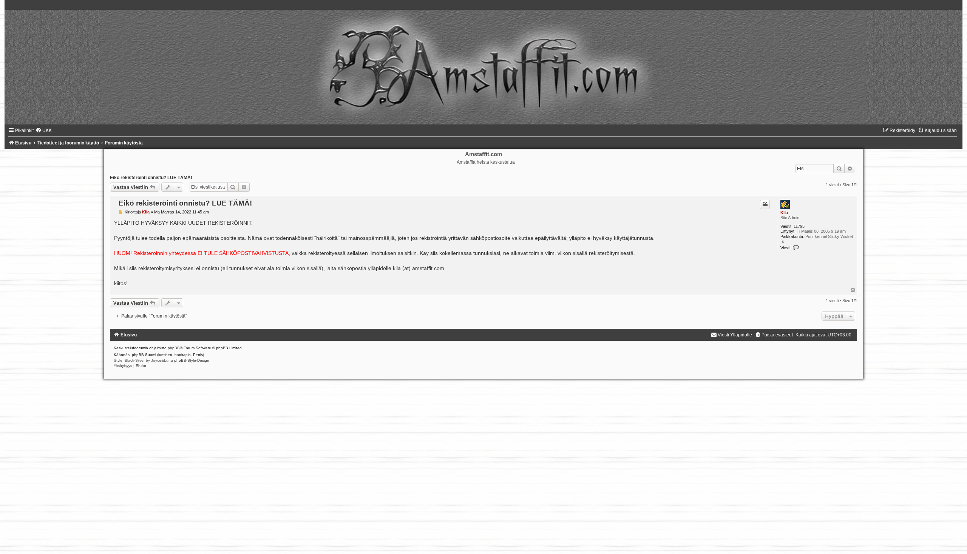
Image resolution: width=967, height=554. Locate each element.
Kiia (784, 212)
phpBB (174, 348)
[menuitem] (44, 130)
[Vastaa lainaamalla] (765, 204)
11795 (799, 226)
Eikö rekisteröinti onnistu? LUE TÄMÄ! (151, 177)
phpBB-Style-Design (191, 360)
